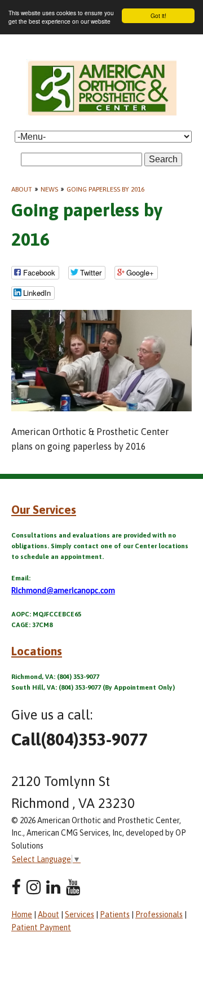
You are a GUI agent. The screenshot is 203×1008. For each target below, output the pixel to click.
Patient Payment (41, 927)
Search (163, 159)
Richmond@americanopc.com (63, 591)
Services (79, 914)
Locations (36, 651)
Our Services (43, 509)
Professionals (159, 914)
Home (21, 914)
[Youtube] (73, 887)
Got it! (158, 15)
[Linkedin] (53, 887)
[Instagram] (34, 887)
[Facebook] (16, 887)
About (21, 189)
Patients (115, 914)
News (49, 189)
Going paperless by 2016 (105, 189)
